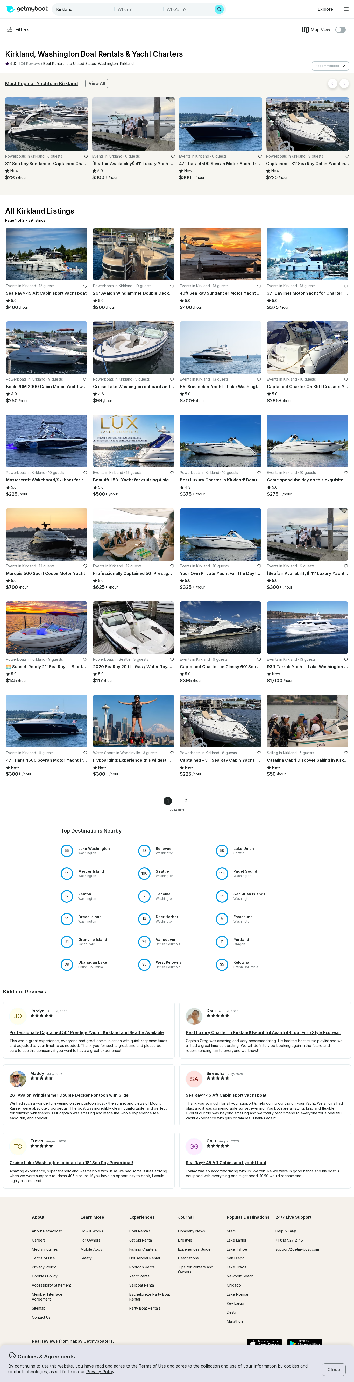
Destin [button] (232, 1312)
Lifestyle (185, 1240)
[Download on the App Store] (264, 1344)
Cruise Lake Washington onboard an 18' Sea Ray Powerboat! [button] (71, 1162)
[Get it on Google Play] (304, 1344)
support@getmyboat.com (297, 1249)
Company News (191, 1231)
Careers (39, 1240)
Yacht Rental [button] (139, 1276)
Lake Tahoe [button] (237, 1249)
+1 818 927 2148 (289, 1240)
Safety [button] (86, 1258)
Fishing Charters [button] (143, 1249)
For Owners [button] (90, 1240)
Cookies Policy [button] (45, 1276)
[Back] (332, 83)
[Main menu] (346, 9)
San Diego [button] (236, 1258)
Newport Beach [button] (240, 1276)
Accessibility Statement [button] (51, 1285)
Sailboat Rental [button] (142, 1285)
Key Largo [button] (235, 1303)
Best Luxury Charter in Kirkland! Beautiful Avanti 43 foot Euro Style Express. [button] (263, 1032)
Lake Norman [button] (238, 1294)
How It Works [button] (92, 1231)
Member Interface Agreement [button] (47, 1296)
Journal (186, 1217)
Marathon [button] (235, 1321)
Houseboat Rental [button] (144, 1258)
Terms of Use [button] (152, 1366)
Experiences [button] (142, 1217)
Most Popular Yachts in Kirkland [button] (41, 83)
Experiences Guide (194, 1249)
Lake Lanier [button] (236, 1240)
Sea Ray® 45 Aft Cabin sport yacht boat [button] (226, 1095)
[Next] (344, 83)
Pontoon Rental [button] (142, 1267)
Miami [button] (231, 1231)
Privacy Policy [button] (100, 1371)
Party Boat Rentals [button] (144, 1308)
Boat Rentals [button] (140, 1231)
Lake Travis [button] (236, 1267)
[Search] (219, 9)
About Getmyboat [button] (47, 1231)
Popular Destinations (248, 1217)
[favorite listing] (86, 156)
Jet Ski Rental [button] (141, 1240)
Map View (320, 29)
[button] (54, 63)
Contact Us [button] (41, 1317)
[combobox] (83, 9)
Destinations (188, 1258)
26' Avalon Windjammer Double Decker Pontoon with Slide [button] (69, 1095)
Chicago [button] (234, 1285)
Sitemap (39, 1308)
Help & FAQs (286, 1231)
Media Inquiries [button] (45, 1249)
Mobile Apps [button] (91, 1249)
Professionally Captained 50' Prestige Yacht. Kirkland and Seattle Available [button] (87, 1032)
